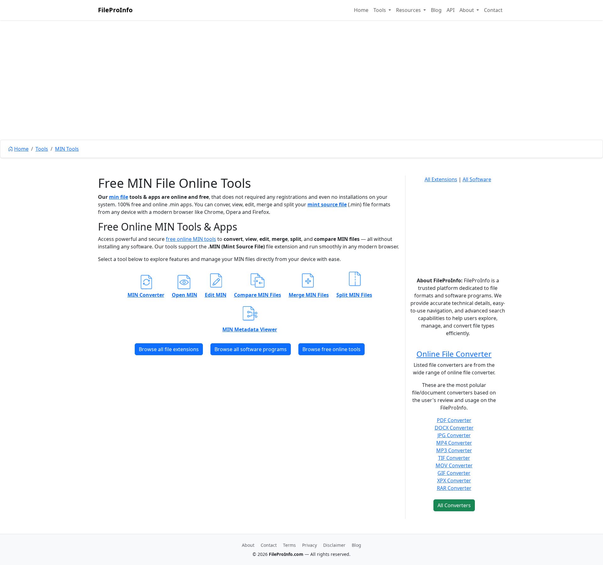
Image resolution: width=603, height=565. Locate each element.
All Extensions (441, 179)
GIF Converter (453, 473)
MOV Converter (454, 465)
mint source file (327, 204)
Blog (436, 10)
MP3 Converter (454, 450)
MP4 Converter (454, 442)
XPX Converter (454, 480)
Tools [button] (380, 10)
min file (118, 196)
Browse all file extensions (169, 349)
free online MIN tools (191, 239)
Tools (41, 148)
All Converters (454, 505)
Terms (289, 545)
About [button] (467, 10)
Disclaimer (334, 545)
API (450, 10)
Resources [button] (409, 10)
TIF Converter (454, 457)
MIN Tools (67, 148)
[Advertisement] (301, 94)
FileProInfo (115, 10)
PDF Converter (454, 420)
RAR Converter (454, 488)
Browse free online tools (331, 349)
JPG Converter (454, 435)
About (248, 545)
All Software (477, 179)
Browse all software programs (251, 349)
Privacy (309, 545)
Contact (493, 10)
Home (361, 10)
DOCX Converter (454, 427)
